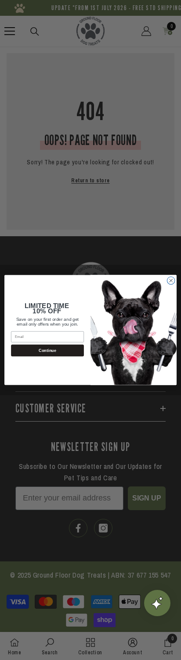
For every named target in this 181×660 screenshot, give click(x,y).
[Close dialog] (171, 280)
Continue (47, 350)
